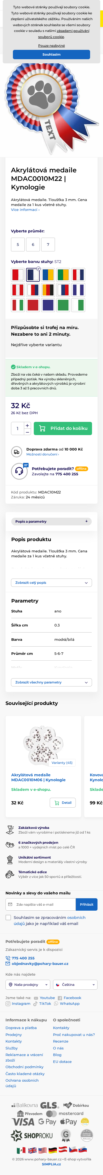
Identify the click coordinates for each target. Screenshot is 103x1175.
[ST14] (63, 305)
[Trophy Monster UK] (32, 1150)
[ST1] (18, 275)
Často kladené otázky (24, 1073)
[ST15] (78, 305)
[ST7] (33, 290)
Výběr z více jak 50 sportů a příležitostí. (50, 877)
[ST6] (18, 290)
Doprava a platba (21, 1027)
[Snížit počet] (27, 431)
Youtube (47, 997)
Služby (11, 1048)
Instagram (21, 1003)
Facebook (72, 997)
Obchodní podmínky (24, 1067)
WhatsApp (70, 1003)
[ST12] (33, 305)
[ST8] (48, 290)
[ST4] (63, 275)
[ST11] (18, 305)
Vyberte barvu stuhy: (36, 261)
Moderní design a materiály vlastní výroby (52, 862)
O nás (58, 1048)
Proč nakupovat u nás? (74, 1034)
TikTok (45, 1003)
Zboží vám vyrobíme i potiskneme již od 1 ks (54, 832)
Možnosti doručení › (42, 454)
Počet (17, 428)
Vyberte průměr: (27, 231)
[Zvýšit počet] (27, 425)
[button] (51, 583)
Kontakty (13, 1041)
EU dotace (62, 1061)
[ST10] (78, 290)
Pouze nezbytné (51, 46)
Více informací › (25, 209)
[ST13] (48, 305)
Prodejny (13, 1034)
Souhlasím (52, 54)
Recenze (60, 1041)
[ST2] (33, 275)
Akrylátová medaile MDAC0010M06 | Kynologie (38, 777)
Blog (57, 1054)
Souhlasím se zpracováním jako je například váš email (50, 920)
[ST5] (78, 275)
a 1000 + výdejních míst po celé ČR (46, 847)
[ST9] (63, 290)
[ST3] (48, 275)
